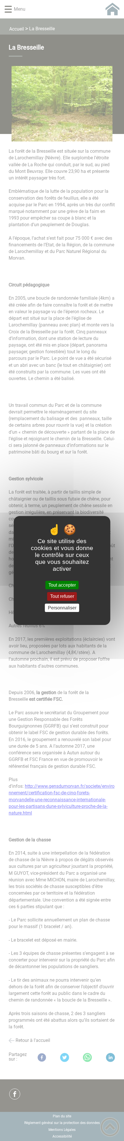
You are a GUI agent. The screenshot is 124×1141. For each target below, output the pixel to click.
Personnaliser (62, 607)
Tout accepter (62, 585)
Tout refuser (62, 596)
